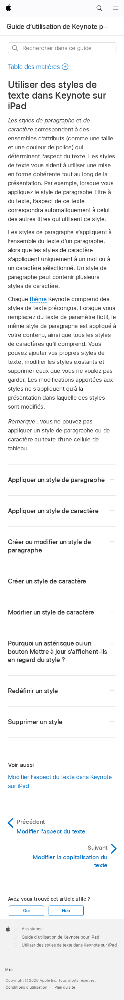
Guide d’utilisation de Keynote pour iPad (60, 937)
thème (38, 299)
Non (66, 910)
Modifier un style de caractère (51, 612)
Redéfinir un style (33, 691)
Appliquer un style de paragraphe (56, 480)
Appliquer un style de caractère (53, 511)
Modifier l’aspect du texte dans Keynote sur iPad (60, 781)
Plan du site (64, 987)
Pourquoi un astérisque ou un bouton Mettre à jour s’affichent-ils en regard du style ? (57, 651)
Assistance (32, 929)
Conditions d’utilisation (26, 987)
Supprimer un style (35, 722)
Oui (26, 910)
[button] (99, 8)
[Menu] (115, 8)
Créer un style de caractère (47, 581)
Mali (9, 969)
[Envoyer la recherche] (15, 48)
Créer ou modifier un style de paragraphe (49, 546)
